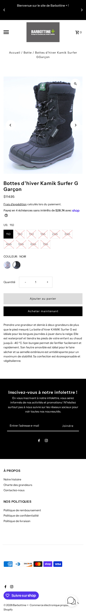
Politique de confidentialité (21, 515)
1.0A (42, 234)
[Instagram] (46, 441)
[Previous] (4, 10)
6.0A (33, 244)
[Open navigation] (13, 32)
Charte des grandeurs (18, 485)
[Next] (81, 10)
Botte (28, 52)
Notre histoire (12, 479)
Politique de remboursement (22, 510)
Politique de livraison (17, 521)
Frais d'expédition (15, 204)
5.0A (21, 244)
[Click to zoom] (75, 84)
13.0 (31, 234)
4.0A (9, 244)
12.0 (19, 234)
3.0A (67, 234)
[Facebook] (39, 441)
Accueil (14, 52)
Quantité (9, 282)
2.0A (55, 234)
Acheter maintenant (43, 311)
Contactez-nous (14, 490)
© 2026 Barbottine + (16, 605)
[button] (71, 601)
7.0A (45, 244)
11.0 (8, 234)
